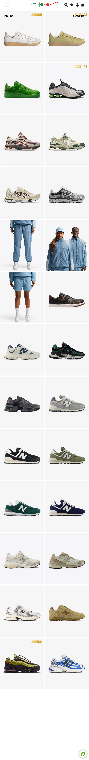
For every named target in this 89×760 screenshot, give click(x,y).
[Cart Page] (83, 5)
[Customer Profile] (77, 5)
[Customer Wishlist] (71, 5)
